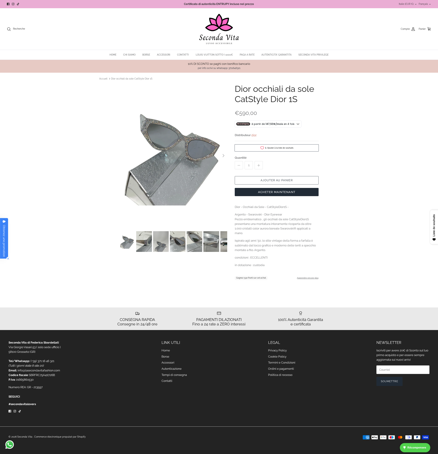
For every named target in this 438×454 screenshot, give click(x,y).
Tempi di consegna (174, 375)
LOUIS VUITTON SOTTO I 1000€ (214, 54)
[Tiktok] (18, 4)
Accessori (168, 362)
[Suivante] (223, 155)
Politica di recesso (280, 375)
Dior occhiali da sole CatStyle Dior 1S (131, 78)
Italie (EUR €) (406, 4)
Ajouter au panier (277, 180)
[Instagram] (13, 4)
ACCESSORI (163, 54)
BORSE (146, 54)
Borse (165, 356)
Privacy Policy (277, 350)
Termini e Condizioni (281, 362)
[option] (173, 155)
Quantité (241, 157)
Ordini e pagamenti (281, 368)
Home (166, 350)
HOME (113, 54)
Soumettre (389, 381)
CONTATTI (183, 54)
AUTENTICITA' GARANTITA (276, 54)
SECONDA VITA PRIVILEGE (313, 54)
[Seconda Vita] (219, 29)
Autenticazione (172, 368)
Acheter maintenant (276, 192)
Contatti (167, 381)
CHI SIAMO (129, 54)
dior (254, 135)
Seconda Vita (25, 436)
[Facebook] (8, 4)
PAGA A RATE (247, 54)
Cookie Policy (277, 356)
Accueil (103, 78)
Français (423, 4)
